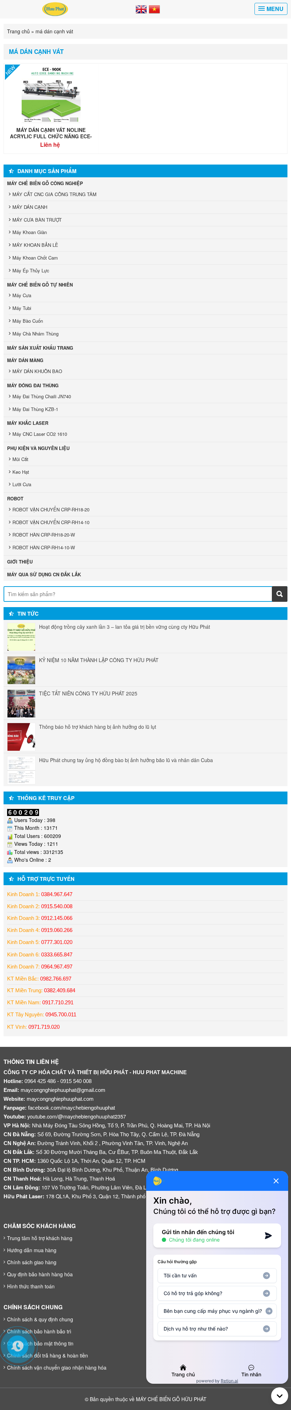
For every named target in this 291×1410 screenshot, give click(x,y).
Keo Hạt (20, 471)
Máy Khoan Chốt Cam (35, 257)
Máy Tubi (21, 308)
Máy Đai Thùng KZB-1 (35, 409)
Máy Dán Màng (25, 360)
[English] (141, 8)
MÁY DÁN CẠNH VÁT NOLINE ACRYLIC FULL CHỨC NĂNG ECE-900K (51, 136)
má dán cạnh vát (36, 51)
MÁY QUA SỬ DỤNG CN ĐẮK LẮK (44, 574)
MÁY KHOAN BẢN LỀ (35, 245)
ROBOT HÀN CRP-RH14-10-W (43, 547)
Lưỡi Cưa (21, 484)
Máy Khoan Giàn (29, 232)
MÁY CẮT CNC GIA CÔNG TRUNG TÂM (54, 194)
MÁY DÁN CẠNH (29, 207)
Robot (15, 498)
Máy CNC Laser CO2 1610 (39, 434)
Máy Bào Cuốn (27, 320)
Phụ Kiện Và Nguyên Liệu (38, 448)
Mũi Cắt (20, 459)
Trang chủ (18, 31)
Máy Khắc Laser (27, 423)
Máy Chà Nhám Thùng (35, 333)
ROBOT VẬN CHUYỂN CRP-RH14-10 (50, 522)
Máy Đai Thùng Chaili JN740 (41, 396)
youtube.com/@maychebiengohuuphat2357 (76, 1116)
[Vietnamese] (154, 8)
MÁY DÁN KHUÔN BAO (37, 371)
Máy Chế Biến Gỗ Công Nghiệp (45, 183)
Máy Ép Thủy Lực (30, 270)
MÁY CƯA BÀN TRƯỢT (37, 219)
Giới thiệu (20, 561)
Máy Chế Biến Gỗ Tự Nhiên (40, 284)
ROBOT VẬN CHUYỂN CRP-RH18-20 (50, 509)
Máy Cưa (21, 295)
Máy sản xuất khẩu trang (40, 347)
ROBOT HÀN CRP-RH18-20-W (43, 534)
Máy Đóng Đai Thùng (33, 385)
